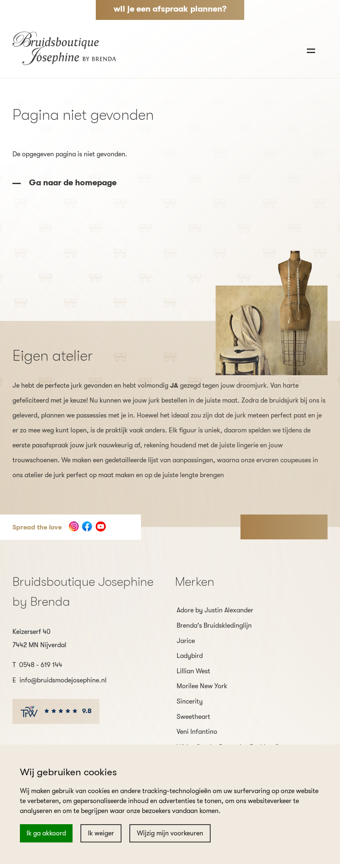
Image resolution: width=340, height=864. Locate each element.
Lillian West (193, 671)
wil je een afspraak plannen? (170, 9)
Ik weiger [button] (101, 833)
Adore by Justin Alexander (215, 610)
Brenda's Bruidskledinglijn (214, 625)
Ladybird (190, 656)
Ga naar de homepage (72, 182)
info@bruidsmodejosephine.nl (63, 680)
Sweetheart (193, 717)
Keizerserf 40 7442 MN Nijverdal (39, 638)
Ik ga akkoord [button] (46, 833)
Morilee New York (202, 686)
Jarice (186, 641)
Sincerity (190, 701)
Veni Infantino (197, 731)
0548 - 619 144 (40, 665)
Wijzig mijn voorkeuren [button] (170, 833)
